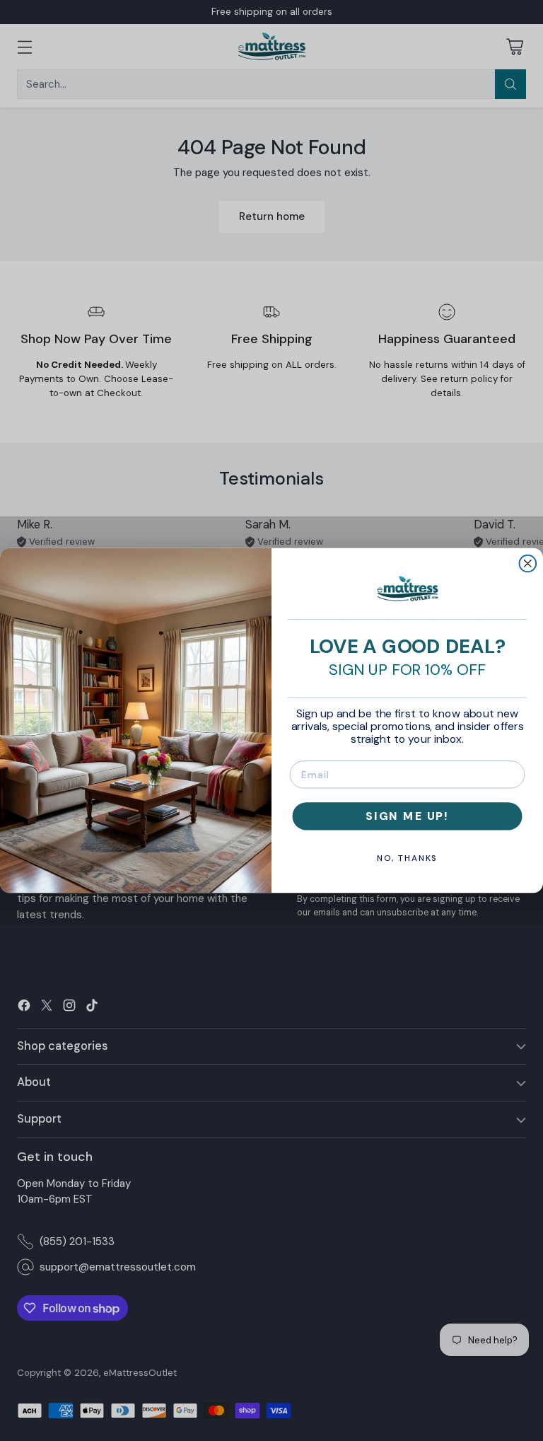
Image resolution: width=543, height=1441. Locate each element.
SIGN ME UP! (407, 816)
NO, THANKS (407, 858)
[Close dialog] (528, 563)
